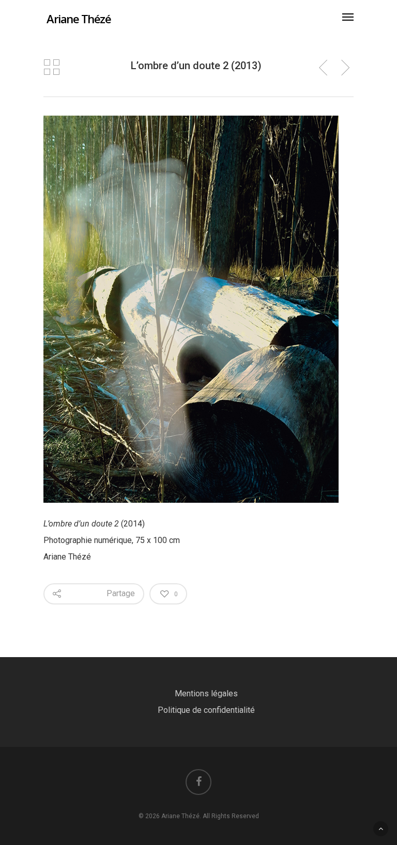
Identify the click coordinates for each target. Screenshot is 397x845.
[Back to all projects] (51, 67)
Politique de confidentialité (206, 710)
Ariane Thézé (79, 18)
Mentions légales (206, 693)
